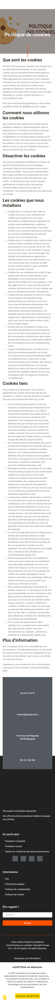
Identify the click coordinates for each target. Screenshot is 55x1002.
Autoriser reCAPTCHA (27, 996)
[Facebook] (40, 858)
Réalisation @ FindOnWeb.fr (27, 958)
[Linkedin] (15, 858)
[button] (41, 4)
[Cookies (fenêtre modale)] (4, 997)
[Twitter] (31, 858)
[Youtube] (23, 858)
